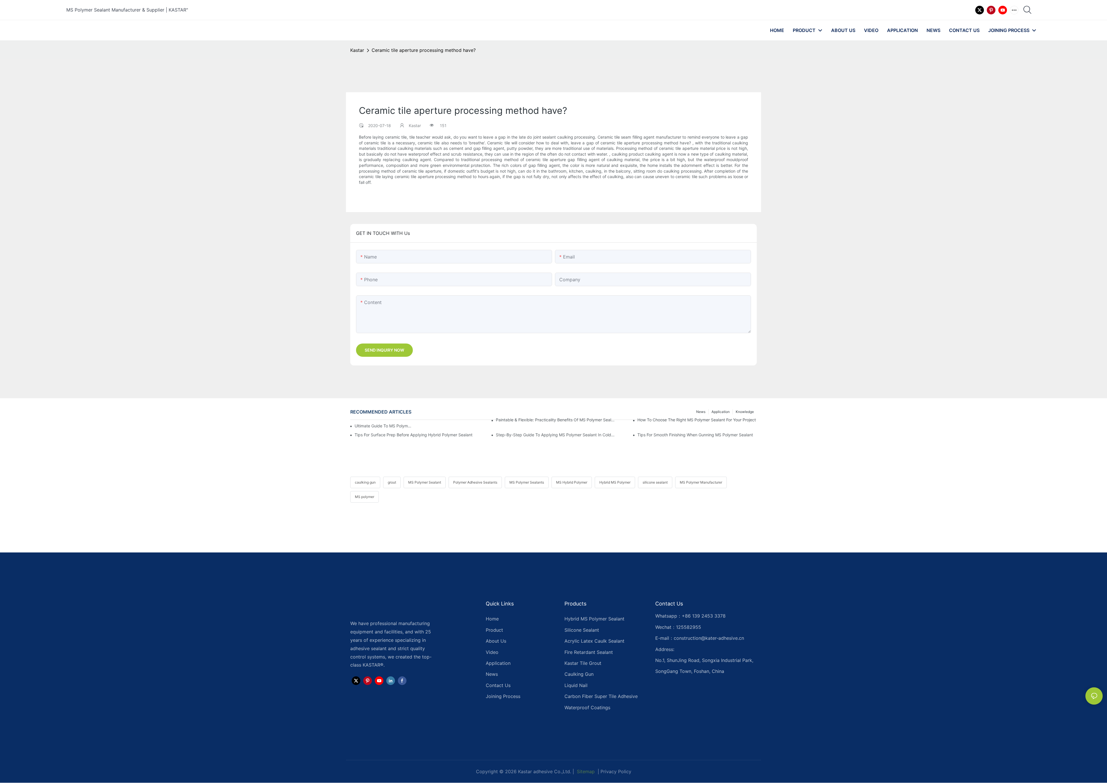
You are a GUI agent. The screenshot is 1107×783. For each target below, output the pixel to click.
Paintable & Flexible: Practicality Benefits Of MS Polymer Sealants (555, 419)
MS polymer (364, 497)
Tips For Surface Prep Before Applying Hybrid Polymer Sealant (413, 434)
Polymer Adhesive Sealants (475, 482)
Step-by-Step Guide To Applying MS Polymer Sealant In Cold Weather (555, 434)
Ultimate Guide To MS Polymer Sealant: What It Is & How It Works (384, 425)
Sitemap (585, 771)
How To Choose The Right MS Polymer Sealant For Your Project (696, 419)
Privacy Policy (615, 771)
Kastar (357, 50)
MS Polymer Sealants (526, 482)
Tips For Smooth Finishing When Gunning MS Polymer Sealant (695, 434)
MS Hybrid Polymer (571, 482)
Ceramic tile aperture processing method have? (424, 50)
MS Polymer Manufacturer (701, 482)
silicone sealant (655, 482)
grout (392, 482)
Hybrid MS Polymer (614, 482)
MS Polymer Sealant (424, 482)
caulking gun (365, 482)
